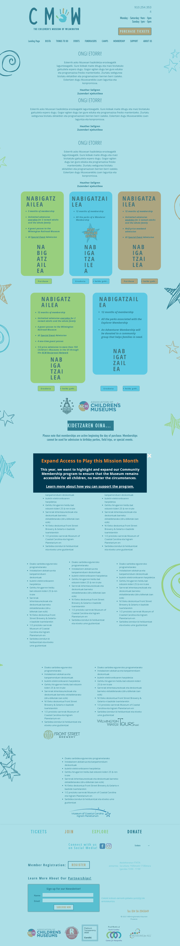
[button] (149, 456)
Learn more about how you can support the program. (90, 486)
